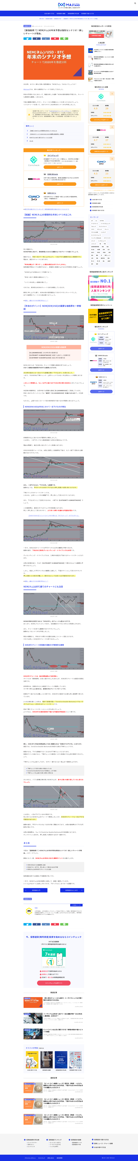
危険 (104, 249)
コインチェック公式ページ (101, 120)
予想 (105, 243)
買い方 (92, 261)
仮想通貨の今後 (27, 26)
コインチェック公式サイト (53, 983)
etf (92, 220)
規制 (108, 258)
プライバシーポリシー (30, 1158)
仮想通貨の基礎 (61, 13)
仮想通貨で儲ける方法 (87, 13)
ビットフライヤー (32, 1142)
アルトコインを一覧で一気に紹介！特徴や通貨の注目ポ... (104, 79)
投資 (109, 252)
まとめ (31, 141)
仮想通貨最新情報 (95, 246)
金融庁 (109, 261)
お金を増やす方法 (49, 13)
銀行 (92, 264)
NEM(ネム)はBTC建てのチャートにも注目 (41, 137)
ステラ (92, 229)
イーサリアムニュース (105, 223)
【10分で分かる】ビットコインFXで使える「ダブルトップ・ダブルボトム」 (54, 516)
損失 (92, 255)
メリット (93, 241)
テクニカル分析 (94, 232)
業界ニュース (107, 255)
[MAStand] (69, 4)
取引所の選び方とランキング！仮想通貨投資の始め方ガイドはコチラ (47, 209)
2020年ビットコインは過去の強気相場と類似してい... (104, 50)
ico (96, 220)
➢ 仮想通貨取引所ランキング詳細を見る (104, 190)
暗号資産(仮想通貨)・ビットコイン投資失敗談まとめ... (104, 57)
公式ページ (101, 348)
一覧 (100, 243)
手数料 (104, 252)
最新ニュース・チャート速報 (103, 1143)
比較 (92, 258)
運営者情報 (59, 1158)
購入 (104, 261)
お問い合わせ (50, 1158)
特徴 (97, 258)
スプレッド (99, 229)
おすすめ (102, 220)
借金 (108, 246)
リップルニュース (102, 241)
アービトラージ (94, 223)
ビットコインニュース (96, 235)
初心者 (92, 249)
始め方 (92, 252)
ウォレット (93, 226)
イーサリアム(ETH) (55, 1144)
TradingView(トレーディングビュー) (60, 111)
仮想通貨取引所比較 (73, 13)
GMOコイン (31, 1144)
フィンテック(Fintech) (96, 238)
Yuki (36, 908)
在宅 (108, 249)
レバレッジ (93, 243)
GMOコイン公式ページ (101, 185)
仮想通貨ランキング (55, 1140)
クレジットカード (103, 226)
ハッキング (103, 232)
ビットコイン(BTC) (55, 1142)
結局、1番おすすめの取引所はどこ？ (36, 300)
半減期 (98, 249)
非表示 (31, 126)
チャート (107, 229)
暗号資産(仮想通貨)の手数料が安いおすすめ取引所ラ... (104, 65)
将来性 (98, 252)
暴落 (97, 255)
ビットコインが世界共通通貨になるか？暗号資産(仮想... (104, 72)
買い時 (98, 261)
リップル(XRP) (54, 1146)
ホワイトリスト (107, 238)
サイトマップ (41, 1158)
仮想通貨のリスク (77, 1142)
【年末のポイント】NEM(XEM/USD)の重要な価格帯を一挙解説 (47, 134)
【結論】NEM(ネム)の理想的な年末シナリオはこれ (43, 130)
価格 (103, 246)
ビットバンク (31, 1146)
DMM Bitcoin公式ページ (101, 151)
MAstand (26, 89)
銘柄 (97, 264)
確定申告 (103, 258)
